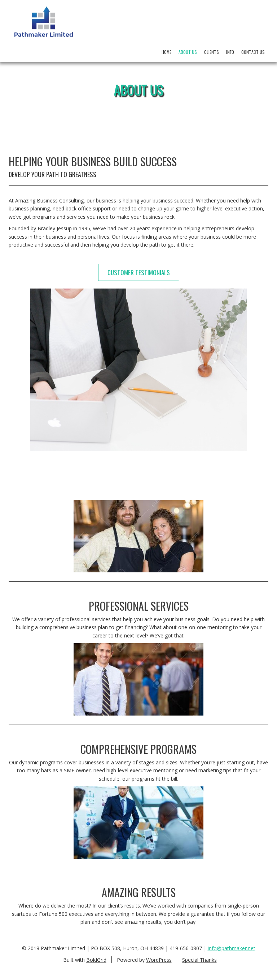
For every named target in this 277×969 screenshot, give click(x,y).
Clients (211, 52)
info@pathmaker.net (231, 948)
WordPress (159, 959)
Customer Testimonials (138, 272)
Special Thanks (199, 959)
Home (166, 52)
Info (230, 52)
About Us (188, 52)
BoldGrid (96, 959)
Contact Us (253, 52)
